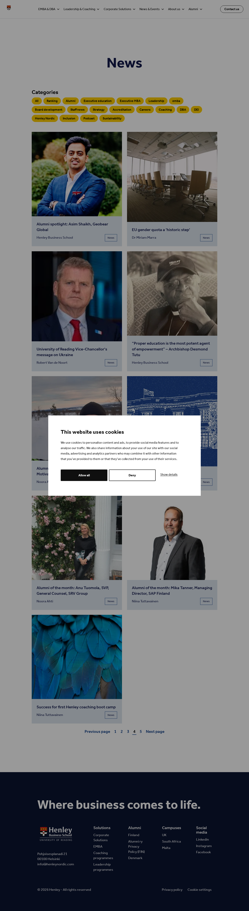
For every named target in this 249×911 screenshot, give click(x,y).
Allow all (84, 475)
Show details (169, 474)
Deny (132, 475)
